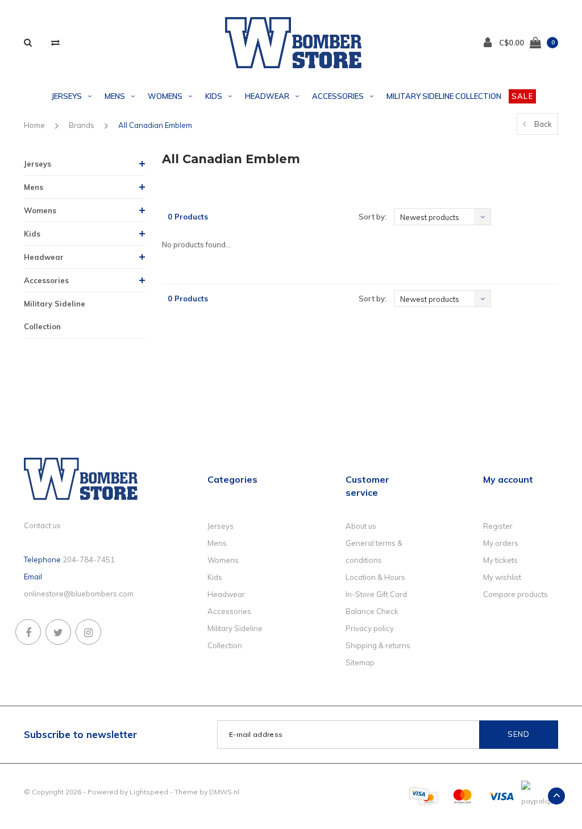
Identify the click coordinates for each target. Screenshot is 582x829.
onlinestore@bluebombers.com (79, 593)
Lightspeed (149, 791)
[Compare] (55, 42)
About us (361, 525)
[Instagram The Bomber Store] (88, 632)
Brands (81, 125)
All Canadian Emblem (155, 125)
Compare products (515, 594)
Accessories (338, 96)
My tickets (500, 560)
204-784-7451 (89, 559)
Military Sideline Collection (443, 96)
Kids (213, 96)
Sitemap (360, 662)
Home (34, 125)
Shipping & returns (378, 645)
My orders (500, 543)
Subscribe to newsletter (80, 734)
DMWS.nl (224, 791)
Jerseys (67, 96)
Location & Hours (375, 577)
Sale (522, 96)
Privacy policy (370, 628)
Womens (165, 96)
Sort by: (372, 216)
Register (498, 525)
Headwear (267, 96)
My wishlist (502, 577)
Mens (115, 96)
